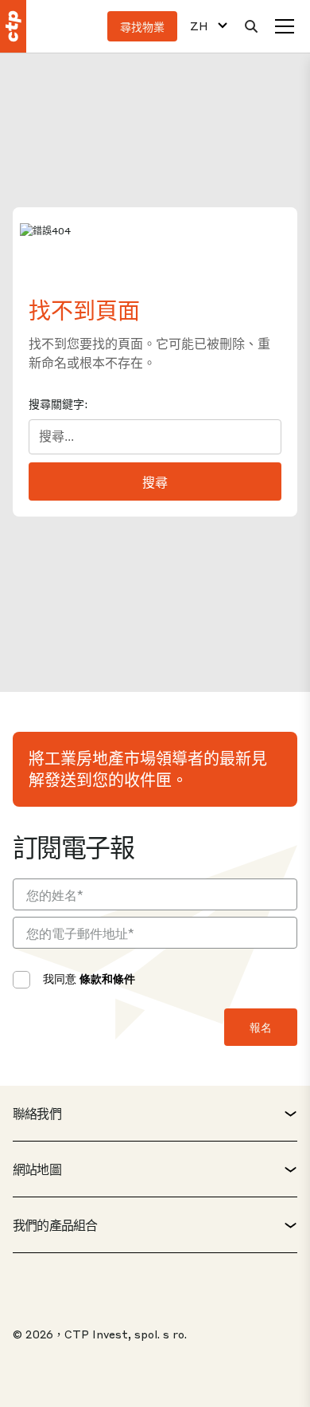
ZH (199, 26)
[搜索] (251, 26)
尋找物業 (142, 26)
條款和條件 (107, 978)
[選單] (284, 26)
